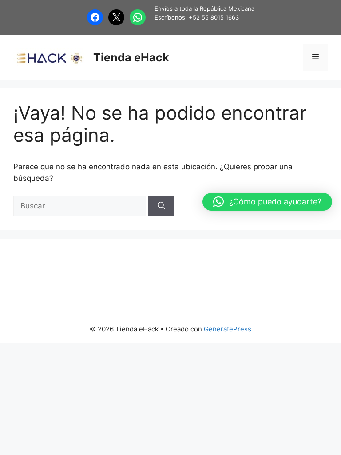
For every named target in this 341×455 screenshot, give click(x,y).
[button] (267, 202)
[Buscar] (161, 206)
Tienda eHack (131, 57)
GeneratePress (227, 329)
